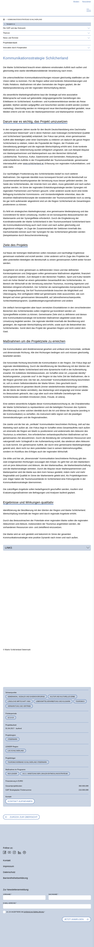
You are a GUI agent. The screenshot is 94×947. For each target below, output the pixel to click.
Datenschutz (9, 872)
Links (8, 547)
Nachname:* (53, 894)
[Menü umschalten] (89, 10)
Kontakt (7, 860)
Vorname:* (7, 894)
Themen (6, 33)
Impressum (8, 866)
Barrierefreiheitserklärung (15, 878)
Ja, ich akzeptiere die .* (25, 912)
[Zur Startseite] (16, 9)
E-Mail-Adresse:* (10, 903)
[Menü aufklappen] (88, 28)
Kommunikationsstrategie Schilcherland (25, 19)
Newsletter (86, 2)
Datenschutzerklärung (34, 912)
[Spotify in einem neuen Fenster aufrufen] (24, 852)
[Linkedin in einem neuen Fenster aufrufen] (19, 852)
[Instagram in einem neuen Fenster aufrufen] (14, 852)
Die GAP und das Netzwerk (14, 28)
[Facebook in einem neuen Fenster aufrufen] (4, 852)
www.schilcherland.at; (33, 163)
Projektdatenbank (10, 43)
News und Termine (10, 38)
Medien (76, 2)
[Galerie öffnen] (16, 666)
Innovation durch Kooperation (15, 48)
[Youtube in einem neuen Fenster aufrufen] (9, 852)
